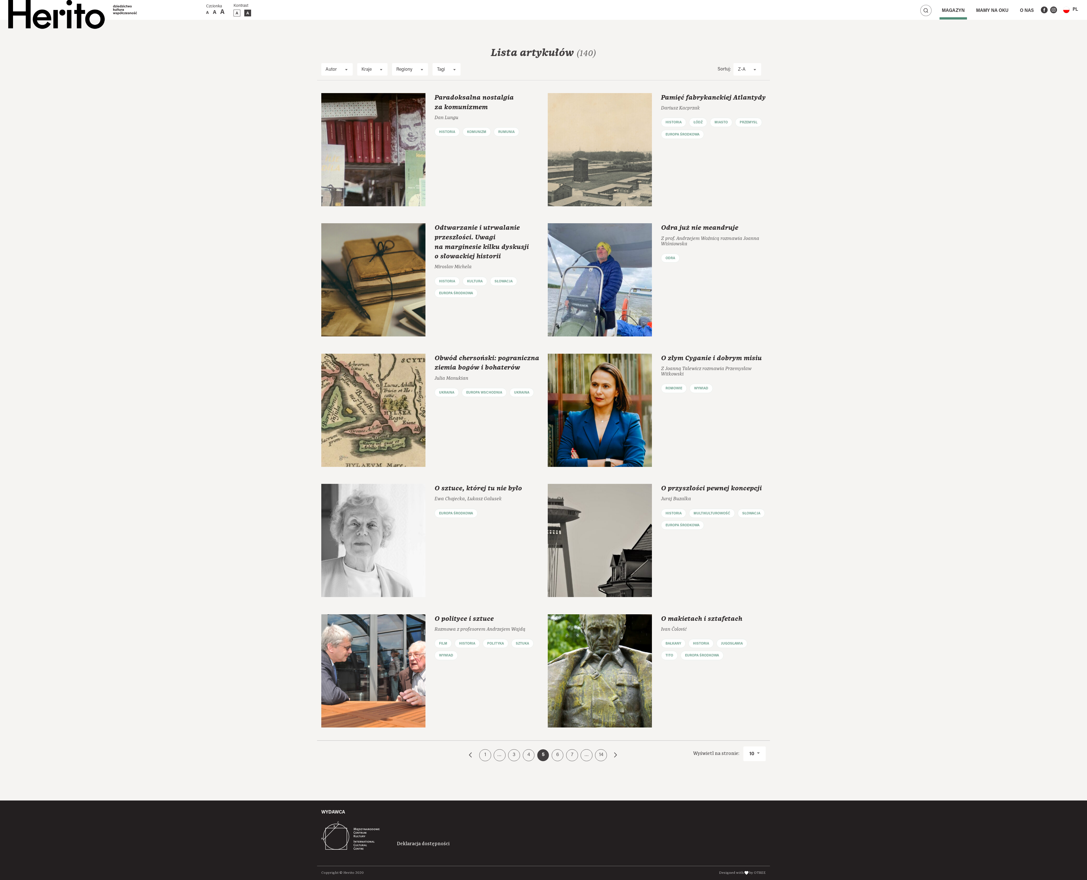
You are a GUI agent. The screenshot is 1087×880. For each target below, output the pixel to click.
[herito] (56, 10)
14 (601, 754)
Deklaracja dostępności (423, 844)
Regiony (404, 69)
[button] (1070, 9)
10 (752, 754)
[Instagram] (1053, 10)
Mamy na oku (992, 10)
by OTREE (757, 872)
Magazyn (953, 10)
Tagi (441, 69)
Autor (331, 69)
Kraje (366, 69)
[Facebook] (1044, 10)
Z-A (742, 69)
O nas (1027, 10)
